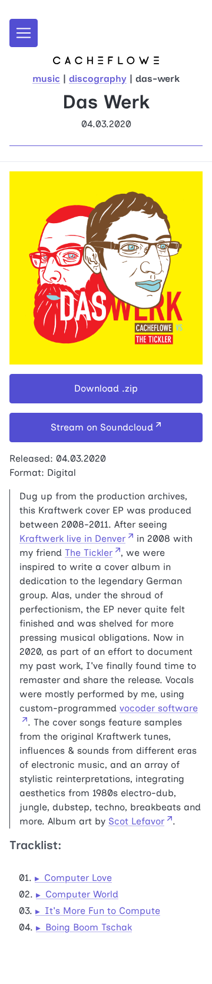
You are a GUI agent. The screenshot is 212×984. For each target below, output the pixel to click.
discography (98, 78)
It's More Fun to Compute (102, 910)
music (46, 78)
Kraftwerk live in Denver (72, 538)
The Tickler (88, 552)
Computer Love (78, 877)
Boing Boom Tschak (88, 927)
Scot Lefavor (136, 821)
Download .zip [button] (106, 388)
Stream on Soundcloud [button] (102, 427)
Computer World (81, 894)
